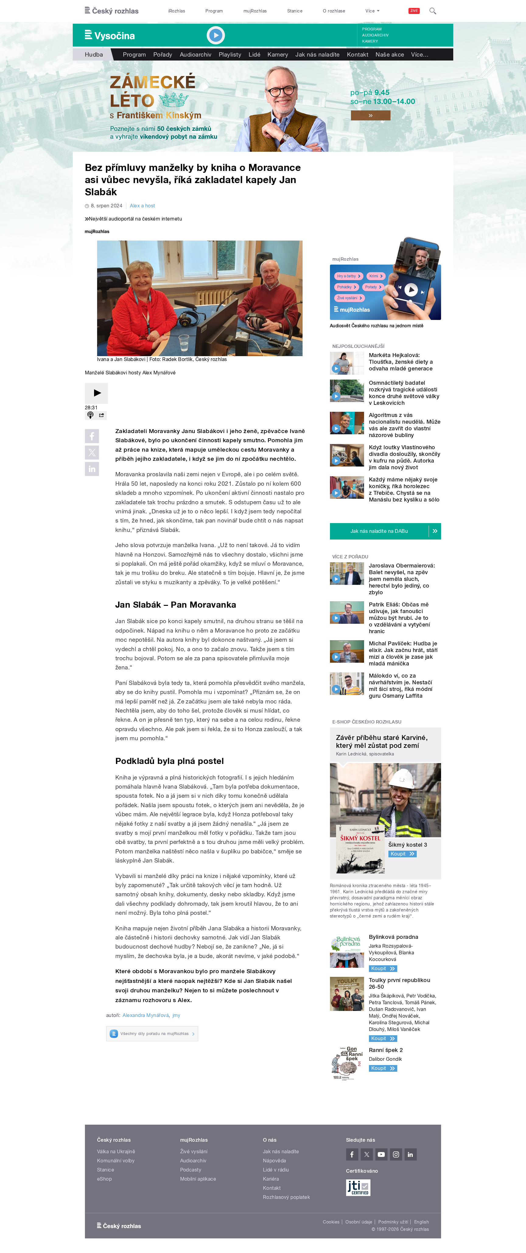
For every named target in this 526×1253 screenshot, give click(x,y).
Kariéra (271, 1179)
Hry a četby (346, 276)
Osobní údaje (359, 1222)
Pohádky (344, 287)
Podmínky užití (393, 1222)
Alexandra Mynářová (146, 1015)
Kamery (370, 41)
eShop (104, 1179)
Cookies (331, 1222)
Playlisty (230, 54)
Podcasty (191, 1170)
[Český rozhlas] (112, 11)
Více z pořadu (350, 557)
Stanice (295, 11)
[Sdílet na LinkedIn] (92, 469)
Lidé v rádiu (276, 1170)
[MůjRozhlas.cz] (97, 232)
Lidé (254, 54)
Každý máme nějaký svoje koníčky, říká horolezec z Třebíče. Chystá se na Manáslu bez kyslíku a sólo (404, 489)
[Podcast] (90, 415)
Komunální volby (116, 1161)
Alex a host (142, 206)
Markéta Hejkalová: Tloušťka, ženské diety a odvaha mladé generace (401, 362)
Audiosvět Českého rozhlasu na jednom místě (376, 325)
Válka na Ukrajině (116, 1151)
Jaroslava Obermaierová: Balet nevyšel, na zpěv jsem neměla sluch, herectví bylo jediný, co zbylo (402, 578)
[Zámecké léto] (263, 106)
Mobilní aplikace (198, 1179)
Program (214, 11)
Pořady (163, 54)
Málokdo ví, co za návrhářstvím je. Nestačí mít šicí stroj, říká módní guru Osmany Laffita (400, 685)
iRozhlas (176, 11)
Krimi (374, 276)
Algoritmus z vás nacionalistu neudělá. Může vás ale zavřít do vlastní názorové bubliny (404, 425)
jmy (177, 1015)
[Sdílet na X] (92, 453)
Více (420, 54)
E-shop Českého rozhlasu (367, 722)
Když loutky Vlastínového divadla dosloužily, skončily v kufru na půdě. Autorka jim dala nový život (404, 457)
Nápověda (274, 1161)
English (421, 1222)
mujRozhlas (255, 11)
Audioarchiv (375, 35)
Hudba (94, 54)
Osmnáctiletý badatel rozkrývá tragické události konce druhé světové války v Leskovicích (404, 393)
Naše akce (390, 54)
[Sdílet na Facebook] (92, 436)
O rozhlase (334, 11)
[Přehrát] (96, 393)
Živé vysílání (347, 298)
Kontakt (357, 54)
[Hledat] (433, 11)
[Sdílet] (101, 415)
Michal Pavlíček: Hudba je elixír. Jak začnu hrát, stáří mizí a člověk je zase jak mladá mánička (403, 653)
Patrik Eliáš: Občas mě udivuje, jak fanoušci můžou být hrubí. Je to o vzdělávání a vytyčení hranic (399, 617)
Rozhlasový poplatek (286, 1197)
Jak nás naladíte (318, 54)
